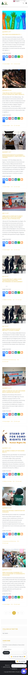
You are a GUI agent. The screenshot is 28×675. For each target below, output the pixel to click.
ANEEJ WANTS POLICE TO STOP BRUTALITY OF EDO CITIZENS (11, 329)
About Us (7, 665)
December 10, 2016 (7, 388)
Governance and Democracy (9, 359)
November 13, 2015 (7, 569)
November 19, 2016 (7, 508)
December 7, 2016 (6, 448)
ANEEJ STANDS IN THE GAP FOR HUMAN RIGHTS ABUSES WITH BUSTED (13, 391)
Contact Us (14, 668)
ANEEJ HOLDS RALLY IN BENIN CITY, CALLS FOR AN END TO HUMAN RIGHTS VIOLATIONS (13, 574)
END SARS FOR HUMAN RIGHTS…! (11, 34)
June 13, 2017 (5, 213)
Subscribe (6, 652)
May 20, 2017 (5, 276)
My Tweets (5, 633)
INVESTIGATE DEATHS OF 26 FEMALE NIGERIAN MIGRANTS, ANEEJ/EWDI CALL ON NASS (13, 156)
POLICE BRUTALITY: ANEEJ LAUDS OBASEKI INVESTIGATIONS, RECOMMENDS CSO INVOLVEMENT (12, 280)
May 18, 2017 (5, 326)
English (17, 1)
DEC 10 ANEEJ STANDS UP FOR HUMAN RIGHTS (13, 451)
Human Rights (6, 63)
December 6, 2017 (6, 31)
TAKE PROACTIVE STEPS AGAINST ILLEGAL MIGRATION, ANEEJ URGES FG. (13, 93)
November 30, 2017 (7, 90)
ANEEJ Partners (6, 667)
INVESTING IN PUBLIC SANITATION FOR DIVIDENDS (13, 511)
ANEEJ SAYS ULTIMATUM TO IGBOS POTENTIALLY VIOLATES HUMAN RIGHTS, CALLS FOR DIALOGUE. (12, 217)
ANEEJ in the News (7, 299)
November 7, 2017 (6, 152)
